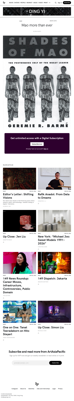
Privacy (60, 389)
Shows (16, 3)
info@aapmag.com (6, 397)
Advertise (31, 389)
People (23, 3)
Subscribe (67, 2)
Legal (54, 389)
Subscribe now (37, 144)
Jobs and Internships (43, 389)
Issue (20, 21)
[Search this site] (55, 2)
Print (46, 3)
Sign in (60, 3)
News (11, 3)
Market (29, 3)
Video (40, 3)
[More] (49, 2)
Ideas (35, 3)
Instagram (15, 389)
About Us (23, 389)
